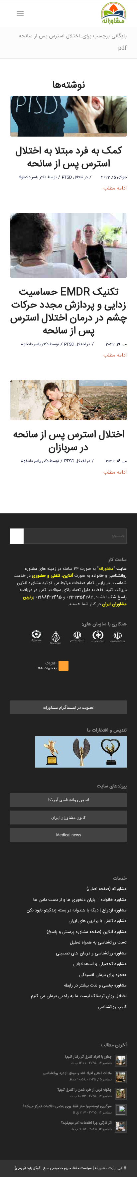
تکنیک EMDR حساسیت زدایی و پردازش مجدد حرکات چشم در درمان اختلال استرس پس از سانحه (68, 311)
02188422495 (49, 597)
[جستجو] (30, 13)
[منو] (21, 13)
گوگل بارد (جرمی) (27, 1168)
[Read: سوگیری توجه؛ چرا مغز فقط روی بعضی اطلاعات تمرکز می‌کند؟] (121, 1110)
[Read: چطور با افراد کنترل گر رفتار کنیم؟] (121, 1061)
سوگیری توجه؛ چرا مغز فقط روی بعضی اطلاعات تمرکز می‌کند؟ (67, 1106)
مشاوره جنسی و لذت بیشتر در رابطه (95, 985)
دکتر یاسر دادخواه (32, 177)
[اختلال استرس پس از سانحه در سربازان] (68, 400)
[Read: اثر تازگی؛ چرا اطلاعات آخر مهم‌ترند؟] (121, 1127)
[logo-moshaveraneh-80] (80, 13)
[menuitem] (30, 13)
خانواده (97, 575)
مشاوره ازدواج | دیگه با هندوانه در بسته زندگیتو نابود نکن (77, 910)
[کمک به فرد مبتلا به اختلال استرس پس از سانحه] (68, 116)
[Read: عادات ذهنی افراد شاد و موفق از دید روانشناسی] (121, 1077)
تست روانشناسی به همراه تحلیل (98, 942)
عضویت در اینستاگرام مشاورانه (68, 707)
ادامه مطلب (115, 188)
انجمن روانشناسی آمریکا (68, 800)
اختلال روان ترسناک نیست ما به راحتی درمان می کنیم (79, 996)
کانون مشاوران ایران (68, 817)
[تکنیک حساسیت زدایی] (68, 245)
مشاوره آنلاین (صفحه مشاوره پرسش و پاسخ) (87, 932)
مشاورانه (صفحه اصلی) (106, 889)
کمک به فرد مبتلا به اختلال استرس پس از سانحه (69, 157)
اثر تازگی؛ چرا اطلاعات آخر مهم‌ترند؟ (86, 1123)
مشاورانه (106, 568)
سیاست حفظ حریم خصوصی (71, 1168)
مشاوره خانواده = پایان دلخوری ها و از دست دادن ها (80, 900)
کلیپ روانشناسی (112, 1007)
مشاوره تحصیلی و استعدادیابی (100, 964)
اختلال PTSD (72, 177)
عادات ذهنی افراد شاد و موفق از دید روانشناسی (77, 1073)
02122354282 (80, 597)
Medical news (68, 835)
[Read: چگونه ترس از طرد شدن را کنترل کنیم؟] (121, 1094)
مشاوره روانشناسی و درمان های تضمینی (91, 953)
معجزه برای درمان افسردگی (103, 975)
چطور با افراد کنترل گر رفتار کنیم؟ (88, 1057)
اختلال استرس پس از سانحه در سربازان (68, 441)
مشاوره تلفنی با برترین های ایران (97, 921)
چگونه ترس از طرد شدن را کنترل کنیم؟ (85, 1090)
